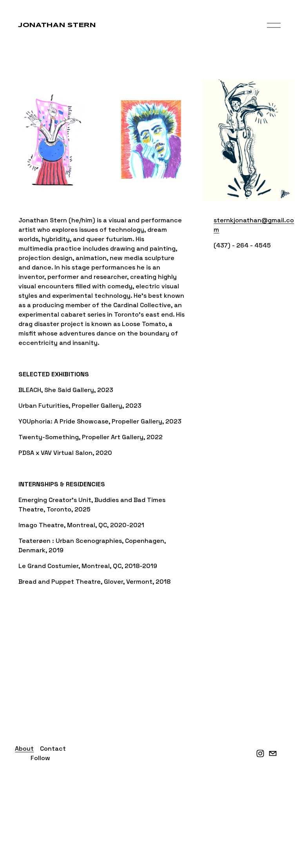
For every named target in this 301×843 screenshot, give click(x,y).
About (24, 748)
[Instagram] (260, 753)
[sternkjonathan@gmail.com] (273, 753)
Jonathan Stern (57, 25)
